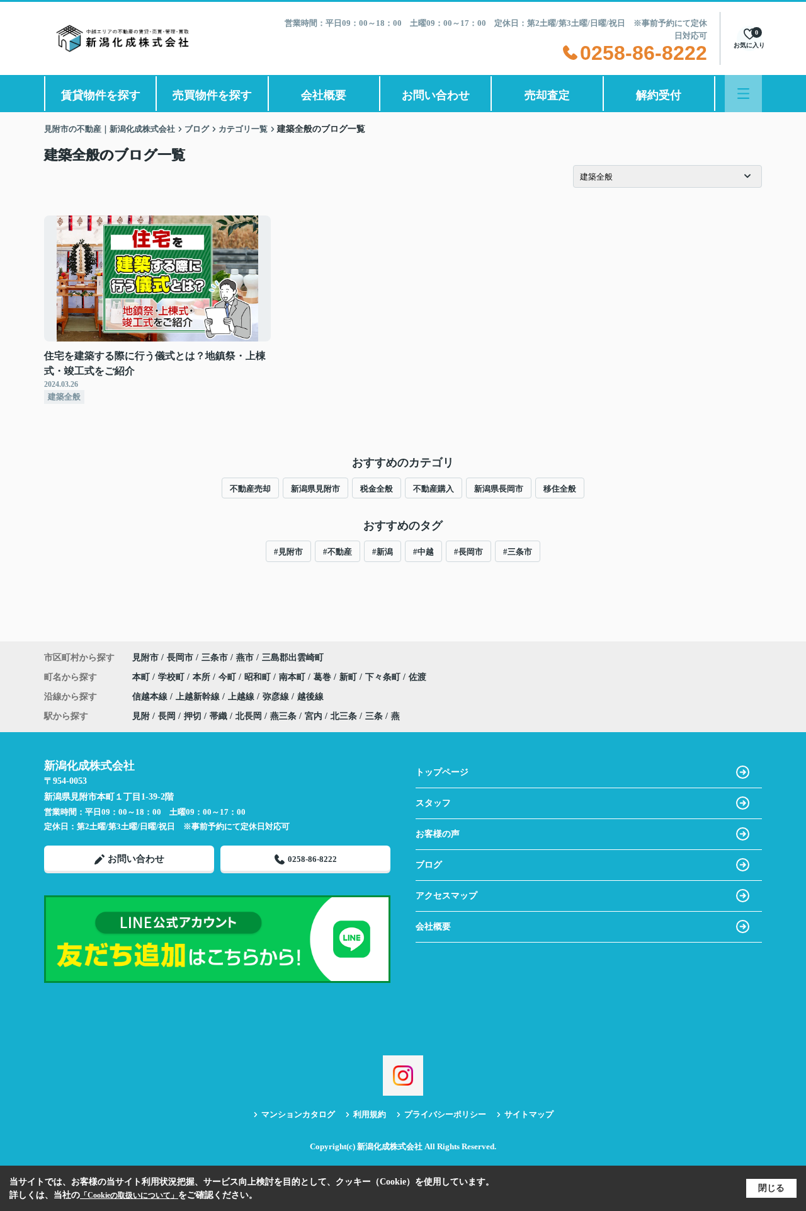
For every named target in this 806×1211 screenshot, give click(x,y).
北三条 (344, 716)
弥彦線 (277, 696)
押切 (193, 716)
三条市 (215, 657)
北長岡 (249, 716)
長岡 (167, 716)
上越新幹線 (199, 696)
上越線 (242, 696)
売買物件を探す (212, 95)
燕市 (245, 657)
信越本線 (151, 696)
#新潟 (382, 551)
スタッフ (433, 803)
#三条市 (517, 551)
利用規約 (369, 1114)
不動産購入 (433, 488)
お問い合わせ (436, 95)
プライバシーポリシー (445, 1114)
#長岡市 (468, 551)
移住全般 (559, 488)
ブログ (429, 865)
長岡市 (180, 657)
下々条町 (384, 677)
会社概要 (323, 95)
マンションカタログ (298, 1114)
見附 (141, 716)
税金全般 (376, 488)
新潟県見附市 (315, 488)
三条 (374, 716)
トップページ (442, 772)
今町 (229, 677)
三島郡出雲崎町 (293, 657)
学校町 (172, 677)
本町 (142, 677)
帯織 (218, 716)
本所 (203, 677)
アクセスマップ (446, 895)
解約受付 (658, 95)
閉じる (771, 1188)
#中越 (423, 551)
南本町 (293, 677)
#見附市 (288, 551)
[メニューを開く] (743, 93)
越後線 (310, 696)
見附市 (145, 657)
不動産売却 (250, 488)
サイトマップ (528, 1114)
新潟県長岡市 (498, 488)
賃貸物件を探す (100, 95)
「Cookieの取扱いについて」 (129, 1195)
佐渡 (417, 677)
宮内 (313, 716)
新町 (349, 677)
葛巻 (324, 677)
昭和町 (258, 677)
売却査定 (547, 95)
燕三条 (283, 716)
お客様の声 (438, 834)
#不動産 (337, 551)
